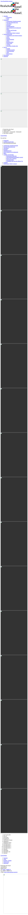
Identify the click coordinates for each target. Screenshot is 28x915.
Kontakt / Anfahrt (7, 860)
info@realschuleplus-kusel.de (10, 872)
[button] (2, 135)
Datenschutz (6, 861)
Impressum (5, 863)
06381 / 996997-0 (7, 869)
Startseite (5, 858)
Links (4, 859)
